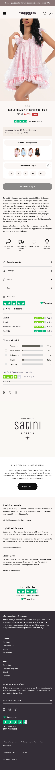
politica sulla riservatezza (11, 742)
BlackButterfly (12, 759)
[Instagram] (10, 709)
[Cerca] (45, 14)
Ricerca (5, 649)
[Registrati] (51, 700)
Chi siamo (6, 642)
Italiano (24, 753)
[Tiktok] (15, 709)
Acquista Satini (27, 486)
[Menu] (4, 13)
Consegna (10, 271)
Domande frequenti (10, 669)
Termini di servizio (40, 742)
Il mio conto (7, 653)
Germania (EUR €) (9, 753)
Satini (27, 106)
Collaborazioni (8, 646)
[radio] (17, 152)
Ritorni (9, 280)
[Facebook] (4, 709)
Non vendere (7, 745)
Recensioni (10, 297)
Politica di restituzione (11, 571)
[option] (27, 3)
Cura (8, 288)
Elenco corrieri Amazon (12, 548)
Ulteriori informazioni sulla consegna (17, 520)
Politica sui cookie (27, 742)
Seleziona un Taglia (27, 165)
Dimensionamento (13, 262)
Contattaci (7, 665)
